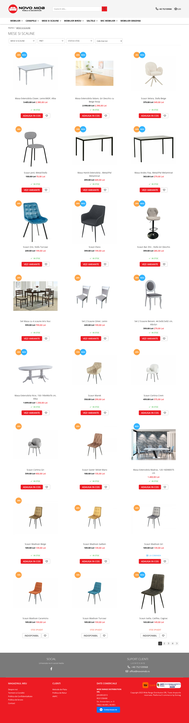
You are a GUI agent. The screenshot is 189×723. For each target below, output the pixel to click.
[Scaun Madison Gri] (153, 519)
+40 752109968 (139, 667)
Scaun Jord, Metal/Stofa (35, 172)
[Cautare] (104, 8)
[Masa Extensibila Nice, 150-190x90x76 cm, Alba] (35, 370)
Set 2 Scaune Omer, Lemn (94, 321)
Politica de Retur (59, 692)
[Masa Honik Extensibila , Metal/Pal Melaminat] (94, 147)
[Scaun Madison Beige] (35, 519)
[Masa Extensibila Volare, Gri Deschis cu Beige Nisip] (94, 73)
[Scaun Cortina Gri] (35, 445)
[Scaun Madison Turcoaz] (94, 593)
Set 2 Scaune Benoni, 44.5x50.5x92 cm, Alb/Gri (154, 323)
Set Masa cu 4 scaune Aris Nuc (35, 321)
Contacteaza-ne (110, 710)
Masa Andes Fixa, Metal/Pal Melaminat (154, 172)
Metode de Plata (59, 689)
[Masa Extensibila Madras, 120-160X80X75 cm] (153, 445)
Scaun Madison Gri (153, 544)
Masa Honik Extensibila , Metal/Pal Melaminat (94, 174)
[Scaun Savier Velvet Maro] (94, 445)
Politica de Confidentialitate (20, 696)
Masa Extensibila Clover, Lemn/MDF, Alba (35, 98)
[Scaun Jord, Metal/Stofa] (35, 147)
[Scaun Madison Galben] (94, 519)
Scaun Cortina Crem (153, 395)
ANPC (54, 696)
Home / (12, 27)
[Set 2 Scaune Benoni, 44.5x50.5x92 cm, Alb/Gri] (153, 296)
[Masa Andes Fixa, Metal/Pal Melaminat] (153, 147)
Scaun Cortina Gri (35, 469)
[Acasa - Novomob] (26, 9)
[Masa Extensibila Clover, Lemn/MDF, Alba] (35, 73)
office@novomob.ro (139, 671)
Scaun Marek (94, 395)
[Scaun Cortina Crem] (153, 370)
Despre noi (13, 689)
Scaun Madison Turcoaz (94, 618)
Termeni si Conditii (16, 692)
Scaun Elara (94, 247)
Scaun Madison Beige (35, 544)
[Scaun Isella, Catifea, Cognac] (153, 593)
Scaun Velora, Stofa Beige (153, 98)
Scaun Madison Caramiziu (35, 618)
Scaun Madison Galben (94, 544)
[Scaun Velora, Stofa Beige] (153, 73)
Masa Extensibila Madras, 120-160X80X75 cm (153, 471)
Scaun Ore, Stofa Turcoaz (35, 247)
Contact (11, 703)
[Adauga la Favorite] (46, 115)
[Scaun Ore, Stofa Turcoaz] (35, 222)
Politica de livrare (15, 699)
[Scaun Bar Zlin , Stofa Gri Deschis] (153, 222)
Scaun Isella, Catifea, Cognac (153, 618)
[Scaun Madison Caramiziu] (35, 593)
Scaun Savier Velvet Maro (94, 469)
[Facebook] (51, 668)
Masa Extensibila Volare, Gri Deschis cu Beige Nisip (94, 100)
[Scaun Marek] (94, 370)
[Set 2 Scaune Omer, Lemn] (94, 296)
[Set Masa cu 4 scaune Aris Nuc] (35, 296)
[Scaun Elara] (94, 222)
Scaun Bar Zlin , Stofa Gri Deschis (153, 247)
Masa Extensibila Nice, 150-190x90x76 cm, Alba (35, 397)
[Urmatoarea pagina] (177, 643)
